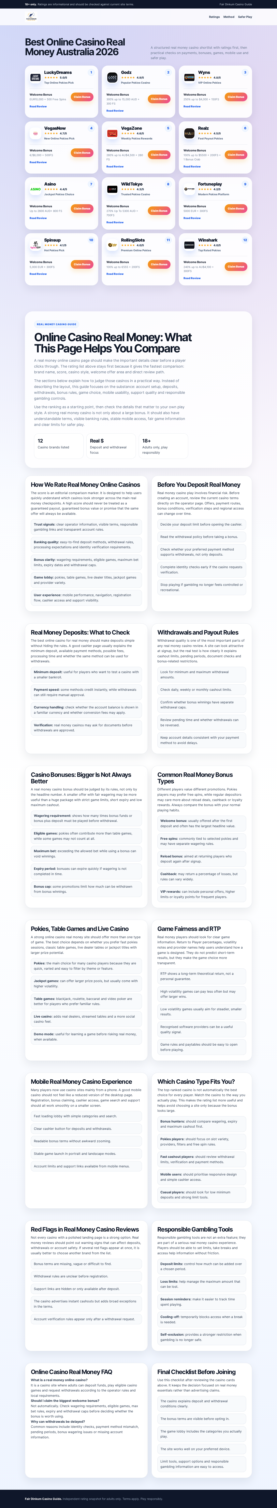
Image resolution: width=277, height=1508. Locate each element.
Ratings (214, 16)
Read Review (38, 106)
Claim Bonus (82, 96)
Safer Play (245, 16)
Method (228, 16)
